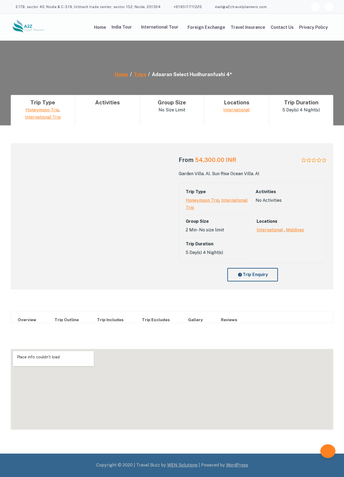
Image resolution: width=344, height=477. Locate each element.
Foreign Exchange (206, 27)
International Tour (159, 27)
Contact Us (282, 27)
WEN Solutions (182, 465)
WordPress (237, 465)
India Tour (122, 27)
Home (100, 27)
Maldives (295, 229)
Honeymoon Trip (42, 109)
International (236, 109)
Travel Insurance (248, 27)
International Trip (43, 117)
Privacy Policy (313, 27)
